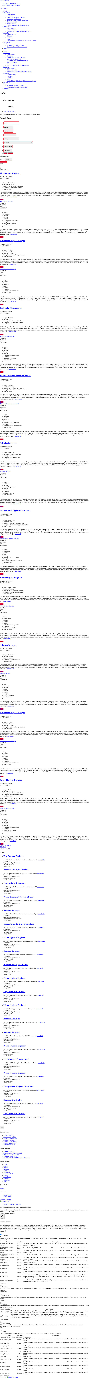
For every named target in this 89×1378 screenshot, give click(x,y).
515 (6, 845)
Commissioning (11, 34)
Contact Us (6, 42)
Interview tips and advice (14, 19)
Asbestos (9, 36)
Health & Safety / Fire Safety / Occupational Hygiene (21, 40)
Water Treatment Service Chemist (15, 375)
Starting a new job (12, 22)
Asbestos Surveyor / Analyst (12, 240)
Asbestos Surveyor (8, 443)
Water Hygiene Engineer (11, 578)
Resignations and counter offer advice (17, 20)
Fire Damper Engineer (10, 173)
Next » (9, 845)
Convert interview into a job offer (16, 17)
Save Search (3, 162)
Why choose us (11, 28)
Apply (1, 199)
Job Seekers (6, 12)
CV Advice (10, 15)
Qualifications (11, 14)
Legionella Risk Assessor (11, 308)
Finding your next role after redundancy (18, 25)
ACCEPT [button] (12, 1213)
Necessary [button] (3, 1231)
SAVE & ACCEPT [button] (5, 1375)
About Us (6, 33)
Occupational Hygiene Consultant (15, 510)
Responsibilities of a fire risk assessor (17, 47)
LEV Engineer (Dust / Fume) (16, 1059)
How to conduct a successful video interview (19, 31)
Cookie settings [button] (4, 1213)
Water (8, 39)
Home (5, 11)
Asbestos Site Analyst (12, 1100)
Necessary (5, 1235)
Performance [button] (3, 1291)
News (5, 43)
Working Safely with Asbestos (15, 45)
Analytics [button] (2, 1300)
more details (13, 196)
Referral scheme (11, 23)
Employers (6, 26)
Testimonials (6, 48)
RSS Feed (3, 847)
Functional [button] (3, 1283)
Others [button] (2, 1328)
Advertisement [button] (4, 1319)
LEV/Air (9, 37)
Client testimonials (12, 29)
